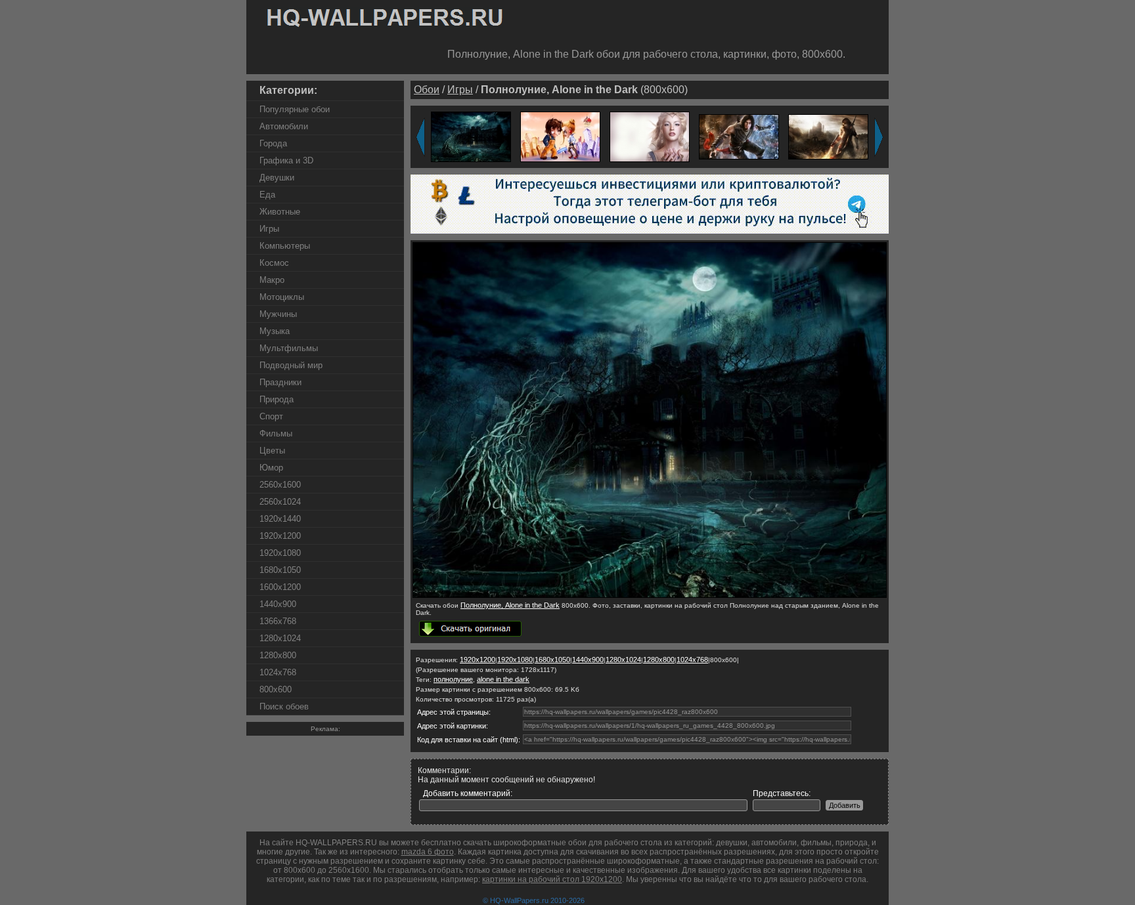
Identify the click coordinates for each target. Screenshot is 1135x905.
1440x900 (277, 604)
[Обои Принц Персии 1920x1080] (739, 136)
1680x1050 (280, 570)
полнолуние (453, 679)
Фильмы (275, 433)
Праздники (280, 382)
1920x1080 (280, 553)
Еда (267, 195)
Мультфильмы (288, 348)
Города (273, 143)
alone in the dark (503, 679)
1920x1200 (280, 536)
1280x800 (277, 655)
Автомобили (283, 126)
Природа (276, 399)
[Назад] (420, 137)
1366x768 (277, 621)
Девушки (276, 177)
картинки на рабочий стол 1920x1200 (552, 879)
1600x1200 (280, 587)
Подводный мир (291, 365)
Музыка (274, 331)
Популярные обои (294, 109)
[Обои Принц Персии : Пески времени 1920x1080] (828, 136)
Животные (279, 212)
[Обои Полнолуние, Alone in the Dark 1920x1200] (471, 136)
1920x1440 (280, 519)
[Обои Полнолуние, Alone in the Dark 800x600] (649, 595)
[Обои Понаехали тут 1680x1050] (560, 136)
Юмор (271, 468)
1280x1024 (280, 638)
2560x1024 (280, 502)
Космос (274, 263)
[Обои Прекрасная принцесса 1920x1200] (649, 136)
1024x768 (277, 672)
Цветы (272, 450)
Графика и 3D (286, 160)
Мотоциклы (281, 297)
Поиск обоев (284, 706)
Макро (271, 280)
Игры (269, 229)
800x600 (275, 689)
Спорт (271, 416)
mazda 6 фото (427, 851)
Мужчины (278, 314)
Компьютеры (284, 246)
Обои (426, 89)
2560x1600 (280, 485)
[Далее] (878, 137)
